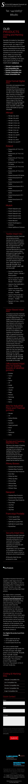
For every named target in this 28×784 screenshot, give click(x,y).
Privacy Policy (21, 775)
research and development (12, 598)
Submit (14, 738)
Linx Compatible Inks (12, 68)
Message (5, 715)
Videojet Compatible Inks (13, 66)
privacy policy (6, 733)
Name (5, 700)
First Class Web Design (14, 782)
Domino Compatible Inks (13, 70)
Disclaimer (16, 775)
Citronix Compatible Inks (13, 72)
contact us (15, 63)
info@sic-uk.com (9, 775)
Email (5, 707)
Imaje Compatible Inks (12, 74)
